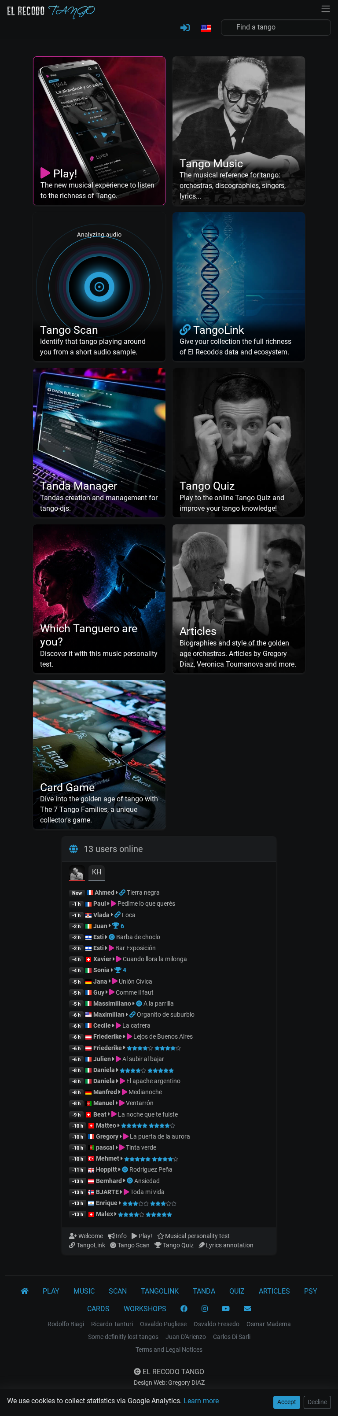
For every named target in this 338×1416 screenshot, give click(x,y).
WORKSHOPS (145, 1309)
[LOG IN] (185, 28)
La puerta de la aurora (159, 1136)
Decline (317, 1401)
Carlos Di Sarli (231, 1336)
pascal (105, 1147)
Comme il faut (134, 992)
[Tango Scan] (112, 936)
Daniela (104, 1069)
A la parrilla (158, 1003)
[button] (205, 28)
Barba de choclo (138, 936)
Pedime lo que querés (145, 903)
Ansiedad (147, 1180)
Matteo (106, 1125)
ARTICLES (274, 1291)
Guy (98, 992)
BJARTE (107, 1191)
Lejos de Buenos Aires (162, 1036)
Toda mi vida (147, 1191)
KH (96, 872)
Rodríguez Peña (151, 1169)
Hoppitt (106, 1169)
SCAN (118, 1291)
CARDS (98, 1309)
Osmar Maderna (268, 1324)
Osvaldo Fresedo (216, 1324)
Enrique (107, 1202)
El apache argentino (152, 1080)
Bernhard (109, 1180)
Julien (102, 1058)
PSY (310, 1291)
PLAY (51, 1291)
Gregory (107, 1136)
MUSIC (84, 1291)
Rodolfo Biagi (66, 1324)
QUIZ (237, 1291)
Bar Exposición (135, 947)
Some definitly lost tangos (123, 1336)
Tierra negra (143, 892)
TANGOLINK (160, 1291)
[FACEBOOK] (184, 1309)
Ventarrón (139, 1102)
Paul (99, 903)
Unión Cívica (135, 981)
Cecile (102, 1025)
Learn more (201, 1401)
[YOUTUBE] (226, 1309)
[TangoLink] (123, 892)
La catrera (136, 1025)
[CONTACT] (247, 1309)
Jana (100, 981)
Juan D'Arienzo (185, 1336)
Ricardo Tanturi (112, 1324)
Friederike (107, 1036)
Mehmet (107, 1158)
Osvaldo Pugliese (163, 1324)
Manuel (103, 1102)
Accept (286, 1401)
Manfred (105, 1091)
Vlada (101, 914)
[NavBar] (325, 8)
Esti (98, 936)
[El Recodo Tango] (25, 1291)
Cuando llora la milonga (154, 958)
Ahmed (104, 892)
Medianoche (144, 1091)
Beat (100, 1114)
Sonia (101, 970)
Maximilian (109, 1014)
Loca (129, 914)
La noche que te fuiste (147, 1114)
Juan (100, 925)
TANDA (204, 1291)
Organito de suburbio (166, 1014)
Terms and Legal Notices (169, 1349)
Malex (104, 1213)
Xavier (103, 958)
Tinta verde (140, 1147)
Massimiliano (112, 1003)
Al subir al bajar (142, 1058)
